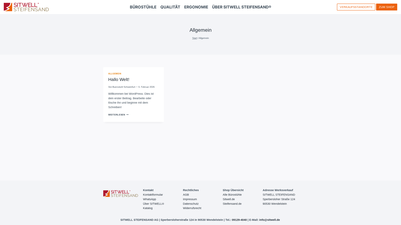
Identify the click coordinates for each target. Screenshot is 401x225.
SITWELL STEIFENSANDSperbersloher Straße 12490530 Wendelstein (279, 199)
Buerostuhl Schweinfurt (123, 87)
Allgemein (114, 74)
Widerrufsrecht (192, 208)
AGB (186, 194)
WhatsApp (149, 199)
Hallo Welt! (118, 79)
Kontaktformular (153, 194)
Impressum (190, 199)
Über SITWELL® (153, 203)
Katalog (148, 208)
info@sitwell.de (269, 219)
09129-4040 (239, 219)
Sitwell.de (229, 199)
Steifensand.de (232, 203)
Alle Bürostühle (232, 194)
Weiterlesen (118, 114)
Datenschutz (191, 203)
